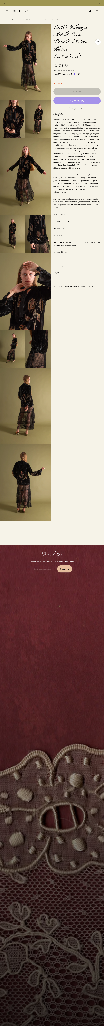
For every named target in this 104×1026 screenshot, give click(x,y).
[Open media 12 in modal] (25, 482)
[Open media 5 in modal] (25, 176)
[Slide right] (99, 3)
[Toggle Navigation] (6, 11)
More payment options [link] (77, 108)
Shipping (56, 70)
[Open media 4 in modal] (38, 119)
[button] (90, 11)
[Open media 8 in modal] (25, 291)
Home (7, 20)
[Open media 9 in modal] (12, 349)
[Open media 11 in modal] (25, 406)
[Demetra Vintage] (21, 11)
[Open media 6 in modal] (12, 234)
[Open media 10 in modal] (38, 349)
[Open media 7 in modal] (38, 234)
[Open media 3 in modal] (12, 119)
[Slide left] (4, 3)
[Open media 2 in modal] (25, 62)
